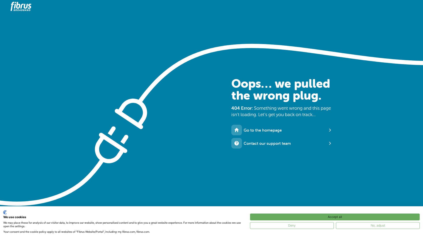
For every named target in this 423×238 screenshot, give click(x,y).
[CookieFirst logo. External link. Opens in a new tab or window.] (5, 212)
